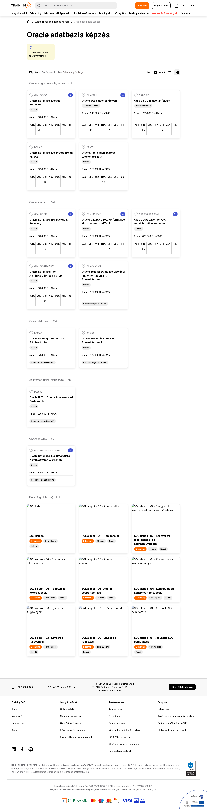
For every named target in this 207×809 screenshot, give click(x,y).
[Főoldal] (28, 22)
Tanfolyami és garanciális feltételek (177, 716)
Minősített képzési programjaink (125, 744)
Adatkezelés (115, 709)
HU (184, 5)
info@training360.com (64, 687)
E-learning (36, 13)
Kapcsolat (185, 13)
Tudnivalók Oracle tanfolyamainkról (38, 54)
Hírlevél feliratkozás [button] (182, 687)
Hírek (14, 709)
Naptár (162, 72)
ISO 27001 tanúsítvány (120, 737)
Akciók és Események (164, 13)
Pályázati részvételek (120, 751)
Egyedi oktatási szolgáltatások (76, 737)
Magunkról (17, 716)
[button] (176, 5)
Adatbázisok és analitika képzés (52, 21)
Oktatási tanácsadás (71, 723)
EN (192, 5)
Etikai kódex (115, 716)
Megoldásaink (19, 13)
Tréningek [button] (104, 13)
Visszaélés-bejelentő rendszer (125, 730)
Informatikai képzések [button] (57, 13)
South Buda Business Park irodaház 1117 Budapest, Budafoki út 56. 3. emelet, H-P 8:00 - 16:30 (115, 687)
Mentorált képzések (70, 716)
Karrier (14, 730)
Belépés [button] (142, 5)
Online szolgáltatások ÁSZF (172, 723)
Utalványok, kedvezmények (172, 730)
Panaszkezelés (117, 723)
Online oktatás (68, 709)
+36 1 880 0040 (24, 687)
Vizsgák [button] (119, 13)
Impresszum (17, 723)
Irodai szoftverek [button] (84, 13)
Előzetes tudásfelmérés (72, 730)
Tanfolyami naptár (139, 13)
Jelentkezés (164, 709)
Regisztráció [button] (161, 5)
